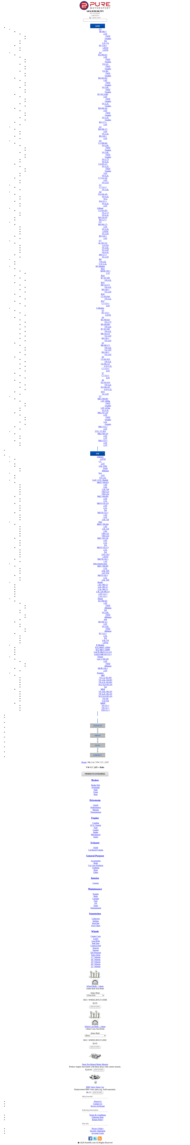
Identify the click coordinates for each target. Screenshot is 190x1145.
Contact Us (97, 1104)
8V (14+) (103, 45)
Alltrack (100, 457)
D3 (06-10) (105, 387)
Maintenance (95, 889)
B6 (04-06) (105, 324)
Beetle (100, 582)
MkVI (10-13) (103, 503)
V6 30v (105, 71)
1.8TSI (105, 48)
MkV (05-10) (102, 538)
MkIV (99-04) (103, 524)
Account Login (97, 1133)
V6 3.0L (105, 87)
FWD (108, 36)
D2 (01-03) (105, 382)
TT (100, 396)
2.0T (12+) (102, 594)
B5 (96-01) (102, 55)
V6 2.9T (107, 292)
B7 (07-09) (105, 278)
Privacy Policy (98, 1128)
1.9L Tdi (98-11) (103, 592)
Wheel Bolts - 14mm (95, 986)
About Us (98, 1101)
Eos (100, 473)
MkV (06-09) (102, 496)
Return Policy (97, 1120)
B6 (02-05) (102, 78)
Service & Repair (98, 1106)
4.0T (105, 206)
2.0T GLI (105, 554)
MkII (103, 689)
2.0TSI (105, 50)
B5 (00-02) (105, 320)
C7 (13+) (105, 303)
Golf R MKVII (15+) (103, 654)
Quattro (108, 38)
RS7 (103, 301)
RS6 (103, 294)
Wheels (95, 931)
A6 (100, 141)
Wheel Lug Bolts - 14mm (95, 1026)
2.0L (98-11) (103, 587)
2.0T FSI (105, 573)
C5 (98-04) (102, 143)
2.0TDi (105, 231)
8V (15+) (105, 313)
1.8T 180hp (105, 401)
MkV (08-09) (102, 566)
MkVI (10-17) (103, 547)
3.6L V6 (105, 640)
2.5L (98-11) (103, 589)
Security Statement (97, 1131)
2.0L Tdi (105, 519)
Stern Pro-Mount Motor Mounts (95, 1064)
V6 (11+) (105, 705)
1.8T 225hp (105, 408)
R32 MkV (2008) (103, 650)
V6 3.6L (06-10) (105, 691)
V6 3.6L (105, 248)
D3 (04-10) (102, 194)
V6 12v (105, 64)
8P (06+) (102, 31)
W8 (105, 619)
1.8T (105, 57)
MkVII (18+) (102, 559)
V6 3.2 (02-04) (105, 677)
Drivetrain (95, 800)
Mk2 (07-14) (103, 413)
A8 (100, 192)
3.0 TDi (105, 245)
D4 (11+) (103, 201)
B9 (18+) (103, 136)
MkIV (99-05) (103, 482)
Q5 (100, 222)
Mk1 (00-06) (103, 399)
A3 (100, 29)
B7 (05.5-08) (102, 94)
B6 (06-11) (102, 622)
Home (83, 762)
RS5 (103, 282)
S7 (103, 373)
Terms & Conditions (97, 1115)
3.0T (105, 173)
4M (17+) (103, 255)
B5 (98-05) (102, 601)
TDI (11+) (105, 710)
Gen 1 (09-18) (103, 659)
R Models (100, 645)
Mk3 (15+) (102, 427)
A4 (100, 52)
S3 (103, 310)
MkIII (102, 703)
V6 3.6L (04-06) (105, 680)
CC (100, 461)
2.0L (105, 487)
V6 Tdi (105, 698)
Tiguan (100, 657)
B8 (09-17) (102, 224)
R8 (100, 259)
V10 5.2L (103, 264)
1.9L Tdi (105, 489)
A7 (100, 185)
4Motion (105, 471)
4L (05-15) (102, 243)
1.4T (105, 561)
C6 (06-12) (105, 364)
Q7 (100, 241)
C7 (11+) (103, 187)
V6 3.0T (105, 183)
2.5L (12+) (102, 596)
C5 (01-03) (105, 359)
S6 (103, 357)
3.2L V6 (105, 43)
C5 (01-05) (102, 210)
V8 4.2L (105, 162)
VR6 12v (105, 492)
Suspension (95, 913)
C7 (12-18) (102, 178)
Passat (100, 598)
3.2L (105, 422)
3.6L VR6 (103, 466)
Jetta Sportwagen (100, 564)
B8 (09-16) (102, 108)
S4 (103, 317)
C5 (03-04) (105, 296)
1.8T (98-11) (103, 585)
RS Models (100, 266)
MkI (103, 675)
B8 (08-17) (102, 129)
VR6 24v (105, 494)
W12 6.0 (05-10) (105, 684)
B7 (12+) (103, 633)
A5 (100, 127)
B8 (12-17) (105, 285)
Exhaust (95, 842)
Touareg (100, 673)
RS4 (103, 275)
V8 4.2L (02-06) (105, 682)
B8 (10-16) (102, 217)
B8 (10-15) (105, 334)
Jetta (100, 522)
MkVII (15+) (102, 512)
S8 (103, 380)
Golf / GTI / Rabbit (100, 480)
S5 (103, 343)
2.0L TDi (105, 571)
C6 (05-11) (102, 164)
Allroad (100, 208)
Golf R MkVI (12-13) (103, 652)
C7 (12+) (105, 375)
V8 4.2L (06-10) (105, 694)
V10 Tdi (105, 701)
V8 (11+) (105, 708)
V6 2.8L (105, 145)
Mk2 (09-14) (103, 433)
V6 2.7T (105, 159)
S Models (100, 308)
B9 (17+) (103, 122)
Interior (95, 878)
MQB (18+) (105, 271)
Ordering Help (98, 1117)
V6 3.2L (105, 104)
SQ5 (103, 392)
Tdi (105, 41)
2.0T (105, 34)
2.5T (108, 273)
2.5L (105, 501)
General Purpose (95, 855)
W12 (105, 199)
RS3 (103, 268)
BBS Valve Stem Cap (95, 1087)
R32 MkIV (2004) (102, 647)
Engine (95, 818)
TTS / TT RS (100, 431)
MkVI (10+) (103, 575)
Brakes (95, 780)
